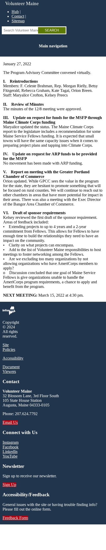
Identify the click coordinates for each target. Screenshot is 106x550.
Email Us (10, 422)
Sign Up (9, 484)
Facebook (11, 447)
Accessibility (13, 358)
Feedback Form (15, 518)
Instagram (11, 442)
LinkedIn (10, 451)
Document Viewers (11, 369)
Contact (18, 16)
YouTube (10, 456)
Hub (15, 11)
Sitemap (18, 21)
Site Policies (9, 347)
